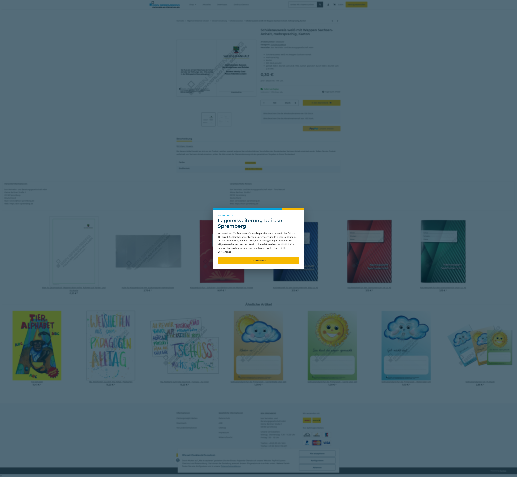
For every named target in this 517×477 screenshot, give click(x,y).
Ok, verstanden (258, 260)
